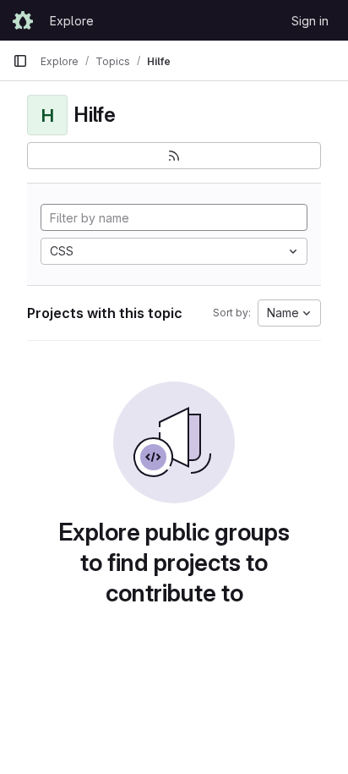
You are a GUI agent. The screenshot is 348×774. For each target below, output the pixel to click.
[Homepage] (22, 20)
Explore (72, 21)
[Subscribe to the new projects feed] (174, 155)
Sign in (310, 21)
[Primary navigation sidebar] (20, 60)
